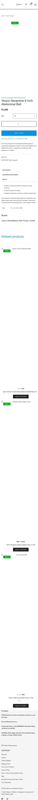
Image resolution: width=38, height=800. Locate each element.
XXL (17, 208)
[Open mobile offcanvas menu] (35, 4)
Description (6, 170)
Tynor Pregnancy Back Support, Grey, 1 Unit (20, 545)
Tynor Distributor (6, 782)
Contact (3, 757)
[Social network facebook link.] (2, 798)
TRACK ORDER (6, 760)
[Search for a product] (2, 4)
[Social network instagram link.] (7, 798)
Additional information (10, 175)
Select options (20, 396)
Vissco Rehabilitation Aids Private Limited (13, 97)
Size (2, 116)
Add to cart (19, 133)
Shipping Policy (5, 764)
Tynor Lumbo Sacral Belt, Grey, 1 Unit (20, 698)
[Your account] (26, 4)
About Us (4, 754)
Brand (4, 179)
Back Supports (10, 16)
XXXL (21, 208)
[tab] (19, 170)
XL (15, 208)
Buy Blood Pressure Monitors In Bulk (12, 779)
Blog (2, 776)
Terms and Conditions (7, 767)
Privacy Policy (5, 770)
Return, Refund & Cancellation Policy (12, 773)
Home (3, 16)
